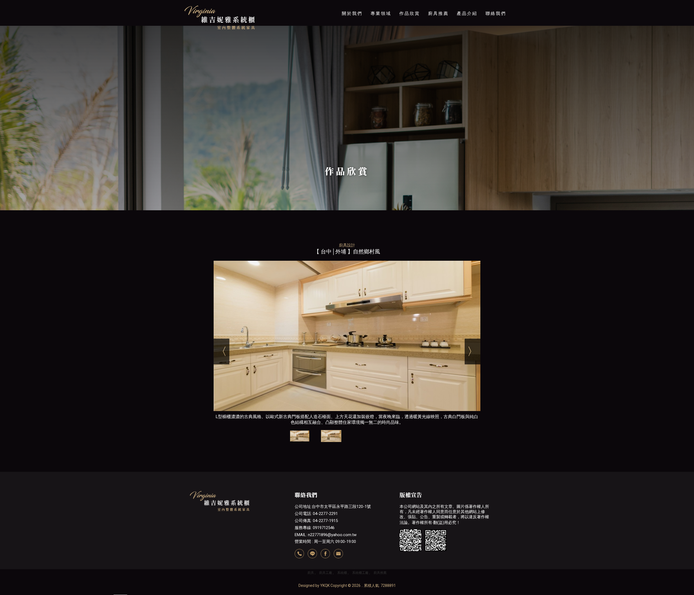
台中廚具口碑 (438, 33)
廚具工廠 (325, 573)
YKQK (325, 585)
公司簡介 (352, 33)
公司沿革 (352, 45)
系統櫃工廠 (360, 573)
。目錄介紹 (467, 56)
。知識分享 (467, 67)
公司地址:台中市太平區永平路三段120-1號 (333, 506)
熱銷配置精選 (438, 78)
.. (362, 585)
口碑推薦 (381, 56)
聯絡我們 (496, 13)
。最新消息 (467, 33)
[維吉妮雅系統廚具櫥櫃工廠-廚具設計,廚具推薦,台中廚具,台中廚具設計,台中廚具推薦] (219, 18)
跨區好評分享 (438, 56)
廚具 (310, 573)
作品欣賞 (409, 13)
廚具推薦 (438, 13)
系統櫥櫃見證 (438, 45)
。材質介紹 (467, 45)
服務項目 (381, 33)
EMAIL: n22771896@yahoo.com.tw (325, 534)
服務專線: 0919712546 (315, 527)
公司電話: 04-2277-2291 (316, 513)
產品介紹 (467, 13)
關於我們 (352, 13)
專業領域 (381, 13)
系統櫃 (342, 573)
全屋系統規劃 (438, 67)
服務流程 (381, 45)
